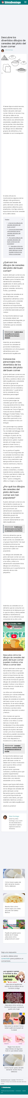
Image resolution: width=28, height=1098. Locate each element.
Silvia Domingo (9, 50)
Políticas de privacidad (7, 1091)
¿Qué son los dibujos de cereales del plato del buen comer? (15, 225)
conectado (5, 958)
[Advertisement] (14, 20)
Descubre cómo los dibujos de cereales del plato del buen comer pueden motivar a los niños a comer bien (16, 250)
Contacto (18, 1091)
